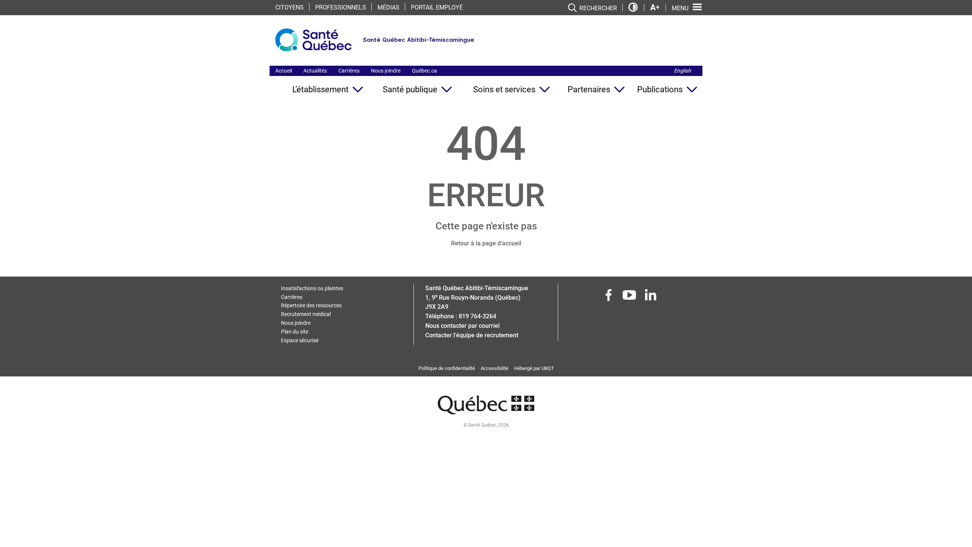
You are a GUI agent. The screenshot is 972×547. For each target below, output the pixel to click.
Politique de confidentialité (446, 368)
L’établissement (320, 89)
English (682, 71)
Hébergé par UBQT (534, 368)
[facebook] (609, 297)
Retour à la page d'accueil (486, 243)
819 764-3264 (477, 316)
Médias (388, 7)
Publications (660, 89)
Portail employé (437, 7)
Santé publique (410, 89)
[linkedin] (651, 297)
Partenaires (589, 89)
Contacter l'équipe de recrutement (471, 335)
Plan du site (294, 332)
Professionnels (340, 7)
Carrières (349, 71)
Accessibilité (494, 368)
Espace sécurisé (300, 340)
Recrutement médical (306, 314)
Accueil (283, 71)
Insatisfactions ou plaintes (312, 288)
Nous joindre (386, 71)
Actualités (315, 71)
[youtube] (630, 297)
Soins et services (504, 89)
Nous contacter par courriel (462, 325)
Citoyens (289, 7)
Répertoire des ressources (311, 305)
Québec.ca (424, 71)
